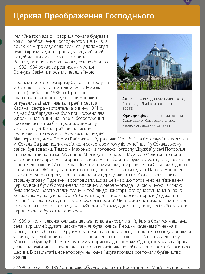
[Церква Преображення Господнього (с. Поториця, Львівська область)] (154, 88)
